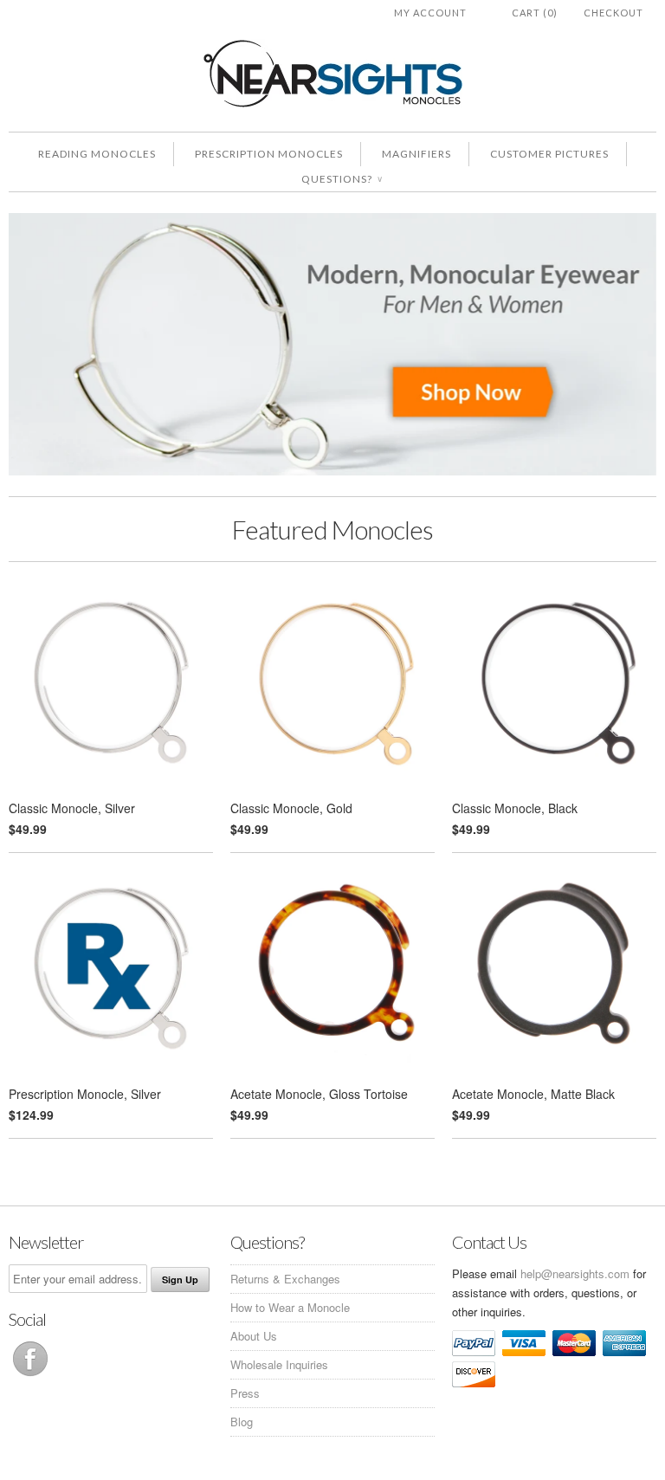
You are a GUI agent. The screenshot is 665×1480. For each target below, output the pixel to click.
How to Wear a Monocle (290, 1307)
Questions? (341, 178)
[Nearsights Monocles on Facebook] (30, 1375)
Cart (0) (535, 12)
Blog (241, 1421)
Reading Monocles (97, 153)
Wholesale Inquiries (279, 1364)
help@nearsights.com (574, 1273)
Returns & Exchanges (285, 1278)
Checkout (613, 12)
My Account (430, 12)
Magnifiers (416, 153)
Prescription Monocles (269, 153)
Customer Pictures (549, 153)
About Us (253, 1336)
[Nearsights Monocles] (332, 76)
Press (245, 1393)
